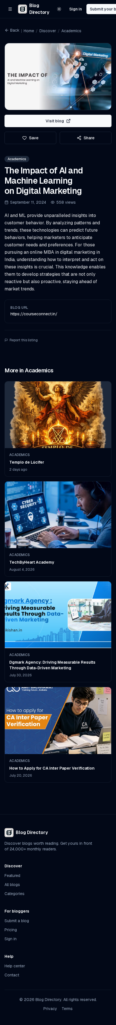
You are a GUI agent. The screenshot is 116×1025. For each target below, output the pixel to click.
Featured (12, 875)
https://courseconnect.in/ (33, 313)
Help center (15, 965)
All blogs (12, 884)
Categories (14, 893)
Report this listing (24, 340)
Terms (67, 1008)
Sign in (75, 9)
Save (34, 137)
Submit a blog (17, 920)
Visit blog (55, 120)
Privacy (50, 1008)
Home (29, 30)
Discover (47, 30)
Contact (12, 975)
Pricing (11, 929)
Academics (71, 30)
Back (14, 30)
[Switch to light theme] (59, 9)
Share (89, 137)
